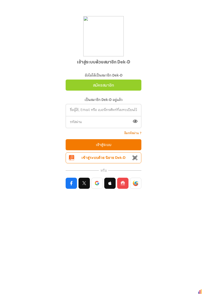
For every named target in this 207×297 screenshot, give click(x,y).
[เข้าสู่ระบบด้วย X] (84, 183)
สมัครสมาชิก (103, 85)
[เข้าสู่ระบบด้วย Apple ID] (110, 183)
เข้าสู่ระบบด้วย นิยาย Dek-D (103, 158)
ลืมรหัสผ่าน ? (132, 133)
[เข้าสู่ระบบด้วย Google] (97, 183)
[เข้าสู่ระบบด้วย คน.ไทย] (135, 183)
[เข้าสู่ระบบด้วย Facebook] (71, 183)
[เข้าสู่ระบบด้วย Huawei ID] (122, 183)
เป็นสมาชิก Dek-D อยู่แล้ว (103, 100)
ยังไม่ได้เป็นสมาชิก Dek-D (103, 75)
